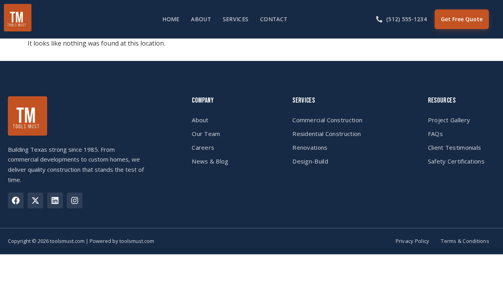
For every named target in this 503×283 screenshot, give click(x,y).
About (201, 19)
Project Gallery (449, 120)
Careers (203, 147)
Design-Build (310, 161)
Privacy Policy (413, 241)
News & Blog (210, 161)
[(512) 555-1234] (379, 19)
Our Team (206, 134)
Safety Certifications (456, 161)
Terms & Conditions (465, 241)
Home (170, 19)
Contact (273, 19)
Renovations (309, 147)
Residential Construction (326, 134)
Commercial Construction (327, 120)
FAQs (435, 134)
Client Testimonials (454, 147)
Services (235, 19)
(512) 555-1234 (406, 19)
